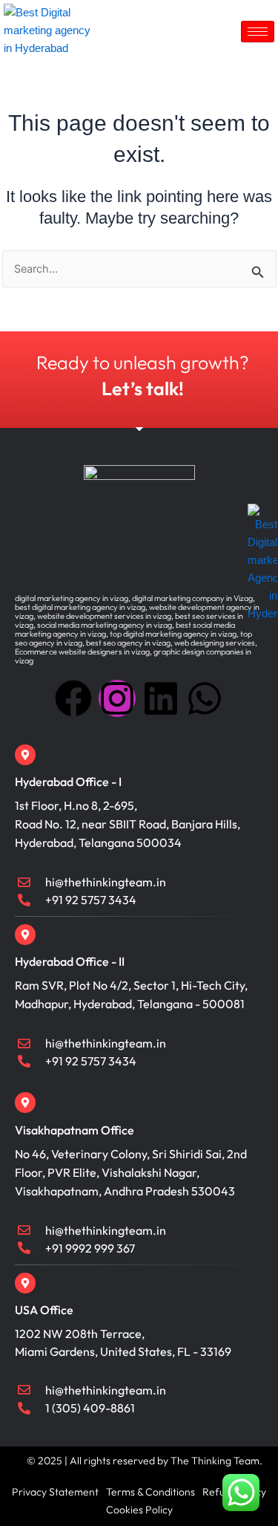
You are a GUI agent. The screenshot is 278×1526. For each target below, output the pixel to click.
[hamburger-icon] (257, 31)
